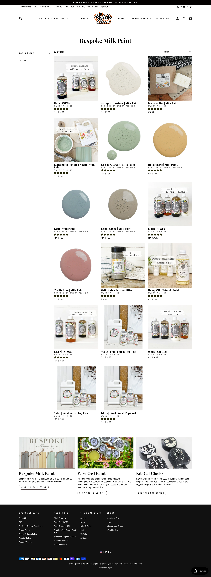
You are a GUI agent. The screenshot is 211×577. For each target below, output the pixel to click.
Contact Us (23, 518)
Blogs (82, 522)
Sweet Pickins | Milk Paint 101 (65, 536)
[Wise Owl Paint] (106, 453)
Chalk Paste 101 (60, 518)
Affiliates (83, 538)
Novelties (163, 18)
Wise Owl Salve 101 (61, 540)
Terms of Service (25, 542)
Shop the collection (92, 493)
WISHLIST (104, 6)
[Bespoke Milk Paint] (47, 453)
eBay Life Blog (112, 530)
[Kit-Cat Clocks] (164, 453)
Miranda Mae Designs (115, 526)
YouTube (83, 534)
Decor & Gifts (141, 18)
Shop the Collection (151, 493)
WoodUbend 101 (60, 544)
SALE (36, 6)
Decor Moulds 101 (61, 522)
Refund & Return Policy (28, 534)
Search (83, 518)
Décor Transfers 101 (62, 526)
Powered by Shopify (105, 568)
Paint (122, 18)
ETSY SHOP (58, 6)
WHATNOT (70, 6)
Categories (26, 53)
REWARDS (81, 6)
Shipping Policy (25, 538)
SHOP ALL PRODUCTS (54, 18)
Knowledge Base (113, 518)
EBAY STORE (45, 6)
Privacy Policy (24, 530)
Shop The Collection (34, 487)
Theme (23, 60)
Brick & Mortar (86, 526)
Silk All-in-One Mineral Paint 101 (65, 531)
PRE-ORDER (92, 6)
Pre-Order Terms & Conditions (30, 526)
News (109, 522)
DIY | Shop (80, 18)
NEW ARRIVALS (25, 6)
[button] (61, 108)
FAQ (20, 522)
